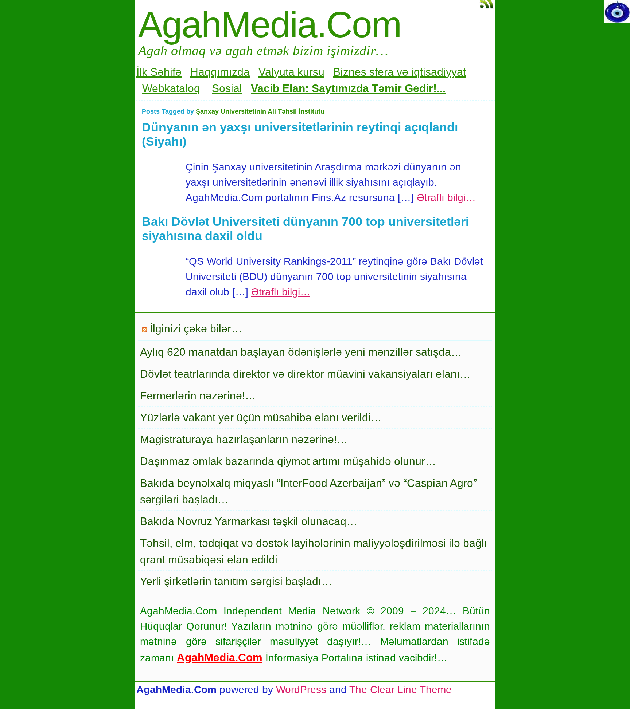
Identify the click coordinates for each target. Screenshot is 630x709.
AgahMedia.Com (269, 24)
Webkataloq (171, 88)
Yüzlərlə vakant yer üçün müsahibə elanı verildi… (261, 417)
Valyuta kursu (291, 72)
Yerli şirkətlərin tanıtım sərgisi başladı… (236, 581)
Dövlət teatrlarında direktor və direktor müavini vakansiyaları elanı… (305, 374)
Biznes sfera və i (373, 72)
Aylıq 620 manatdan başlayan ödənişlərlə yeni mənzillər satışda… (301, 352)
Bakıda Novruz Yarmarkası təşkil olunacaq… (248, 521)
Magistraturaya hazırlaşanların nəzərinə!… (244, 439)
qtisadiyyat (440, 72)
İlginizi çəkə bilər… (196, 329)
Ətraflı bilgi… (446, 197)
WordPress (301, 689)
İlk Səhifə (159, 72)
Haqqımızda (220, 72)
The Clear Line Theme (400, 689)
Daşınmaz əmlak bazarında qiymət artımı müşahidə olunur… (288, 461)
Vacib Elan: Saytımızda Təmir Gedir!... (348, 88)
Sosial (227, 88)
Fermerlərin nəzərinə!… (198, 396)
